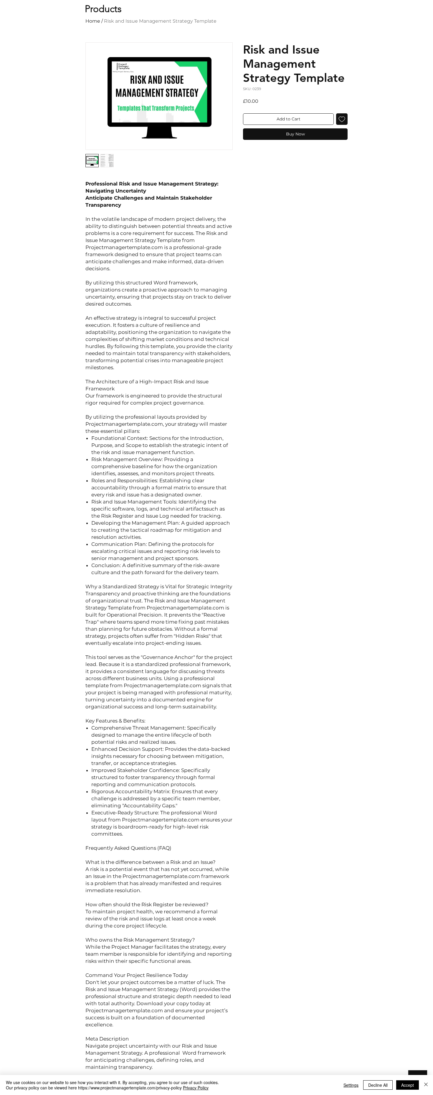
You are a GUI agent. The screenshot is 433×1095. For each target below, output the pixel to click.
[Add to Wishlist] (342, 119)
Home (92, 21)
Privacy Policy (196, 1088)
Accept (407, 1085)
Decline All (378, 1085)
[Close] (425, 1085)
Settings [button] (350, 1085)
